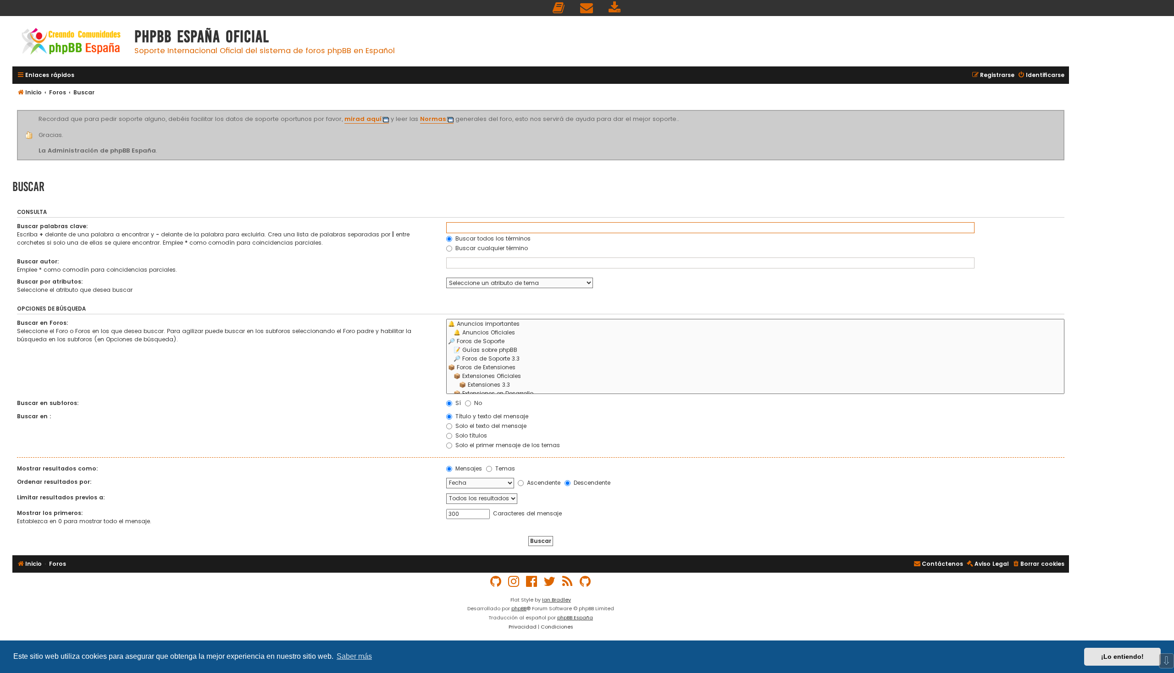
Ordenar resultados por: (54, 482)
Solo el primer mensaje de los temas (507, 445)
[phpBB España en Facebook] (532, 581)
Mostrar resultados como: (57, 468)
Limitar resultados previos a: (61, 497)
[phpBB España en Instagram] (514, 581)
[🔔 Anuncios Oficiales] (755, 332)
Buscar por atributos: (50, 281)
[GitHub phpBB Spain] (496, 581)
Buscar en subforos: (48, 403)
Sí (457, 403)
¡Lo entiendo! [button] (1122, 656)
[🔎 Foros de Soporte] (755, 341)
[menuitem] (559, 8)
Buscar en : (34, 416)
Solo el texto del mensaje (490, 426)
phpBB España (575, 617)
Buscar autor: (38, 261)
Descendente (591, 483)
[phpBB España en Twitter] (550, 581)
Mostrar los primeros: (50, 513)
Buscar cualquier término (491, 248)
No (477, 403)
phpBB (518, 608)
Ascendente (542, 483)
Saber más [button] (354, 656)
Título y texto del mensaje (491, 416)
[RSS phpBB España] (567, 581)
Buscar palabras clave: (52, 226)
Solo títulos (470, 435)
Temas (504, 468)
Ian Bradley (556, 599)
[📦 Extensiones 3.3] (755, 385)
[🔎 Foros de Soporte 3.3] (755, 359)
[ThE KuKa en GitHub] (585, 581)
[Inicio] (71, 42)
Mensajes (468, 468)
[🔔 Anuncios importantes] (755, 324)
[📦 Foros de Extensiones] (755, 367)
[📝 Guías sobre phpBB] (755, 350)
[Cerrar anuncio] (1063, 111)
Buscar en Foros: (42, 323)
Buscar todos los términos (492, 238)
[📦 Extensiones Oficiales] (755, 376)
